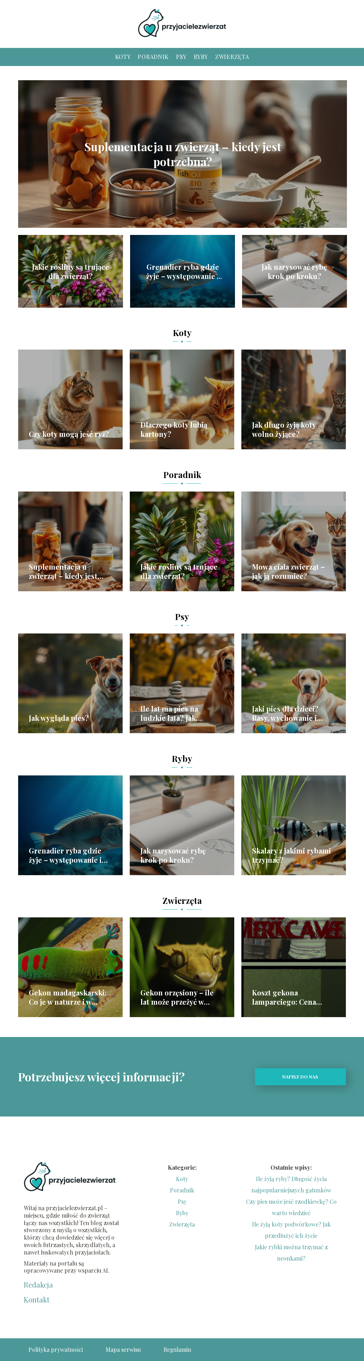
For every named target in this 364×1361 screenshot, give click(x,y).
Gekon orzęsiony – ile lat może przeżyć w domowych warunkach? (181, 997)
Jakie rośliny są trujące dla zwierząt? (70, 271)
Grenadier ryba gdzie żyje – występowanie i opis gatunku (182, 271)
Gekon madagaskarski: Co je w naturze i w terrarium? (67, 997)
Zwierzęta (232, 56)
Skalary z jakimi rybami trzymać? (291, 855)
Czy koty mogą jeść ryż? (69, 434)
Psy (181, 56)
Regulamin (177, 1349)
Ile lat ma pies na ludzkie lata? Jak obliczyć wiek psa (169, 713)
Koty (123, 56)
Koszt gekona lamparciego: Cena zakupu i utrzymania (286, 997)
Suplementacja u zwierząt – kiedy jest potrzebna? (182, 154)
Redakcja (38, 1284)
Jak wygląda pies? (59, 718)
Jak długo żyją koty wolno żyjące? (284, 429)
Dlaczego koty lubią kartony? (173, 429)
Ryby (201, 56)
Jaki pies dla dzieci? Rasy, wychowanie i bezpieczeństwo (285, 713)
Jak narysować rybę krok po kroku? (294, 271)
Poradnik (153, 56)
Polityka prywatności (55, 1349)
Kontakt (36, 1299)
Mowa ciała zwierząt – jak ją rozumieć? (288, 571)
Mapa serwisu (123, 1349)
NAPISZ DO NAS (300, 1077)
